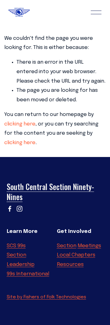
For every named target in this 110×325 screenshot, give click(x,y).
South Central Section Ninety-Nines (50, 192)
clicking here (19, 124)
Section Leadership (21, 259)
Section (66, 245)
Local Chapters (76, 255)
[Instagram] (19, 209)
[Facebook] (10, 209)
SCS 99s (16, 245)
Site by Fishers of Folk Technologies (46, 297)
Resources (70, 264)
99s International (28, 274)
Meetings (89, 245)
